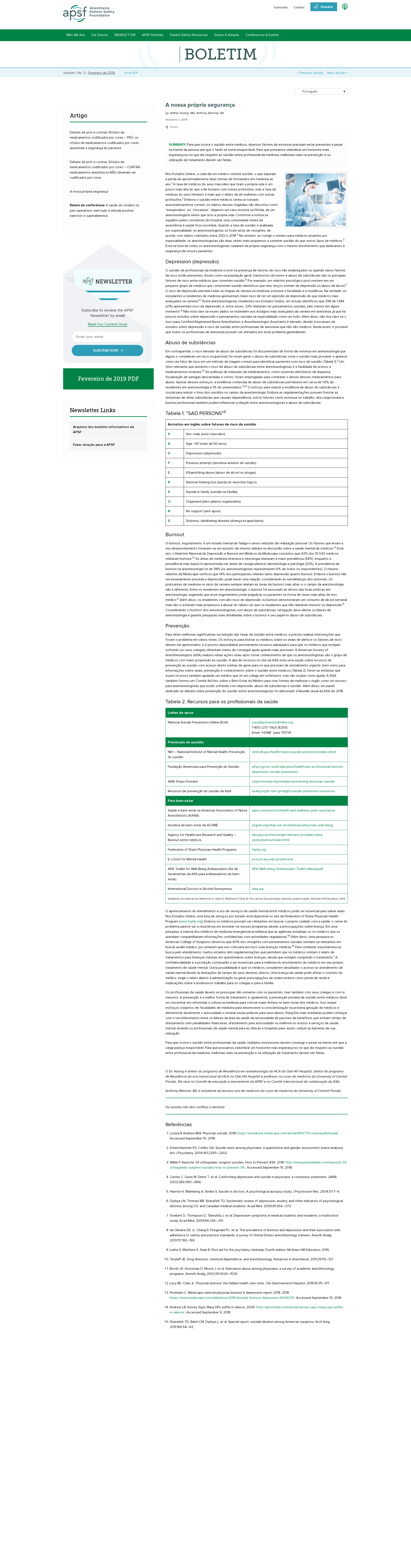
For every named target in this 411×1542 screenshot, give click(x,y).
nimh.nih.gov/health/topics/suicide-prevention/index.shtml (294, 752)
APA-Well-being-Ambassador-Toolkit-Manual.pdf (287, 869)
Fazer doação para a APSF (94, 444)
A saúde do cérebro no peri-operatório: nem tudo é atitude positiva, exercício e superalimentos (104, 210)
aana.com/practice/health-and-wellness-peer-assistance (293, 810)
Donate (327, 7)
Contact (299, 7)
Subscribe (281, 7)
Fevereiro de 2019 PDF (108, 379)
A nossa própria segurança (89, 191)
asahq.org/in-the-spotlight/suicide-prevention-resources (293, 791)
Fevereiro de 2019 (101, 73)
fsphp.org (259, 849)
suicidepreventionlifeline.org (272, 722)
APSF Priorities (153, 35)
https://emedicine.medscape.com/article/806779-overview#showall (287, 1133)
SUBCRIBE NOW (105, 350)
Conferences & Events (262, 35)
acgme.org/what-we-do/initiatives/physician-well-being (292, 825)
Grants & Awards (226, 35)
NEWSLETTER (125, 35)
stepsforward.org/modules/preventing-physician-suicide (293, 781)
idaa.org (258, 889)
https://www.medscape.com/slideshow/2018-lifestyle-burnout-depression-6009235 (232, 1297)
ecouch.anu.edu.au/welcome (272, 859)
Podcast (343, 7)
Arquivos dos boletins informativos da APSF (103, 429)
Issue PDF (130, 72)
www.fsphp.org (191, 921)
